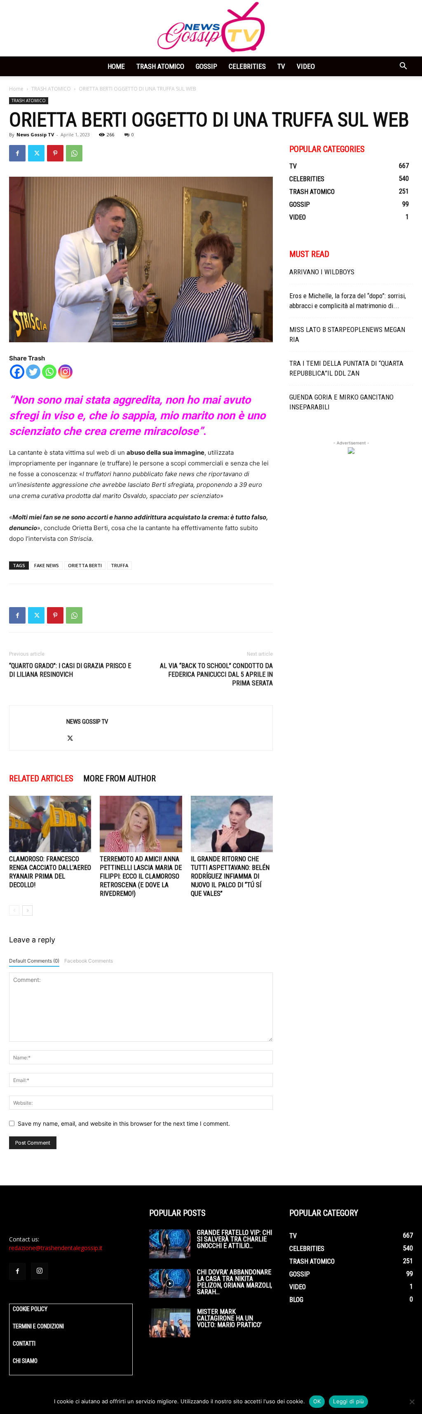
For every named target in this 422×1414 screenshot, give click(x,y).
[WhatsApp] (74, 153)
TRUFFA (119, 565)
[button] (403, 67)
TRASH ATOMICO (160, 66)
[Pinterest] (55, 153)
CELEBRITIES (247, 66)
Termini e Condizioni (38, 1326)
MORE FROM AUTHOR (119, 778)
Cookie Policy (30, 1309)
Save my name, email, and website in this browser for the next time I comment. (124, 1123)
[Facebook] (17, 153)
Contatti (24, 1343)
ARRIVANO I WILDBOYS (321, 272)
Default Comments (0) (34, 961)
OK (317, 1401)
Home (16, 88)
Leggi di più (348, 1401)
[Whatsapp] (49, 372)
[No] (412, 1402)
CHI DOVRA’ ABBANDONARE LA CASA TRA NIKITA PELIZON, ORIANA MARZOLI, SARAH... (234, 1282)
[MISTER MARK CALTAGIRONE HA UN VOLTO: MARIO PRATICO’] (169, 1323)
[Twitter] (36, 153)
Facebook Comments (88, 961)
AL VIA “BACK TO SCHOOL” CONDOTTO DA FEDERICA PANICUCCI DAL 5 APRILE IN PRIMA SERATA (216, 674)
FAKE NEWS (46, 565)
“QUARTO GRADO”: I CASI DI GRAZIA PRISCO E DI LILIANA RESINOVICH (70, 670)
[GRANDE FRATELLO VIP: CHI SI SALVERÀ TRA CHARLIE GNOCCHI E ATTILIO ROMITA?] (169, 1243)
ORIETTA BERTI (85, 565)
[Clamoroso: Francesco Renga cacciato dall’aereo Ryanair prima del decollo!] (50, 824)
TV (281, 66)
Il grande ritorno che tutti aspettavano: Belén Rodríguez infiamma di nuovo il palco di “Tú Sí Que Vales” (230, 876)
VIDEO (306, 66)
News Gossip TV (35, 134)
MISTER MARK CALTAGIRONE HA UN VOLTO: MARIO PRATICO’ (229, 1318)
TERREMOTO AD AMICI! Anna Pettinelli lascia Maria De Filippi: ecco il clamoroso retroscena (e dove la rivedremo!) (141, 876)
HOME (116, 66)
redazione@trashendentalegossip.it (56, 1248)
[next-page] (27, 910)
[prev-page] (14, 910)
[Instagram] (65, 372)
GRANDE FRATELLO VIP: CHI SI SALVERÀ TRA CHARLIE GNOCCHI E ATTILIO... (234, 1239)
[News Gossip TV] (211, 28)
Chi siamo (25, 1361)
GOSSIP (206, 66)
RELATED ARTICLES (41, 778)
